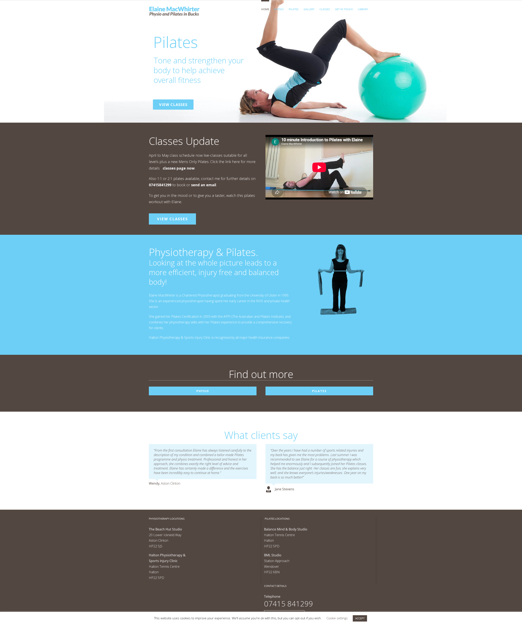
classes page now (179, 168)
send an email (203, 184)
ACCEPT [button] (360, 618)
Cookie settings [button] (337, 618)
